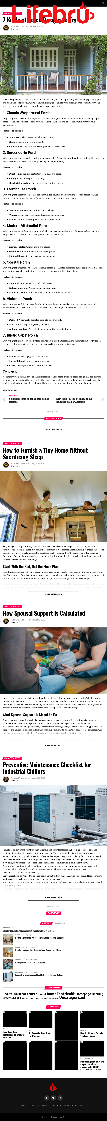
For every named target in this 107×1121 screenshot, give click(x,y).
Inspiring (97, 994)
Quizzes (24, 998)
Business (19, 994)
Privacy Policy (70, 1105)
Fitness (50, 994)
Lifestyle (8, 997)
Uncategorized (72, 997)
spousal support (10, 707)
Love (16, 997)
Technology (53, 998)
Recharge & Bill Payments (38, 998)
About (23, 1105)
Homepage (83, 994)
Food (60, 994)
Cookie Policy (55, 1105)
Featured (31, 994)
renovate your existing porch (68, 102)
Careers (82, 1105)
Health (70, 994)
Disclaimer (42, 1105)
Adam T (16, 29)
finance (41, 994)
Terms (32, 1105)
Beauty (7, 994)
